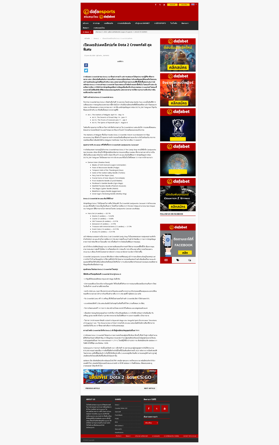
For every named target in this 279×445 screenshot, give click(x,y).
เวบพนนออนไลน (99, 28)
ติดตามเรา (185, 23)
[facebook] (156, 5)
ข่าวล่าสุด (96, 23)
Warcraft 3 (118, 429)
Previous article (93, 388)
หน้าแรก (85, 23)
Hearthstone (119, 432)
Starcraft (118, 412)
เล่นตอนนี (172, 5)
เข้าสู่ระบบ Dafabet (142, 23)
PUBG (117, 419)
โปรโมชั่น (173, 23)
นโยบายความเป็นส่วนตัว (141, 436)
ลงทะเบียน (184, 5)
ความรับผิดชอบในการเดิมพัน (171, 436)
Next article (149, 388)
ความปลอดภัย (156, 436)
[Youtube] (164, 5)
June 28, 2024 (90, 55)
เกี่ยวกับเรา (119, 436)
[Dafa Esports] (99, 14)
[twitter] (160, 5)
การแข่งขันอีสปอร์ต (124, 23)
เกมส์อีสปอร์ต (108, 23)
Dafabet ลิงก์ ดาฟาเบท (189, 436)
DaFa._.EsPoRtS (103, 55)
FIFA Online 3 (119, 426)
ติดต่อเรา (86, 28)
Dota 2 (117, 405)
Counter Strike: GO (121, 408)
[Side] (178, 55)
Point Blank (118, 415)
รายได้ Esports (160, 23)
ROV (116, 422)
